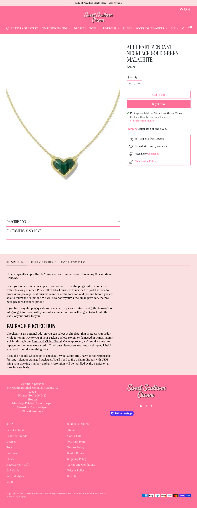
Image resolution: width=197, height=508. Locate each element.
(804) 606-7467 (37, 395)
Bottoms (11, 453)
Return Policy (75, 447)
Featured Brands (16, 435)
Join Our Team (76, 441)
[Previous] (67, 3)
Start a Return (76, 453)
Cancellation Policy (145, 161)
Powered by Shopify (16, 496)
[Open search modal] (8, 28)
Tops (9, 447)
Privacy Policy (75, 470)
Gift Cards (12, 470)
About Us (72, 430)
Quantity (132, 77)
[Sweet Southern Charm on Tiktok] (189, 9)
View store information (142, 120)
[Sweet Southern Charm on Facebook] (181, 9)
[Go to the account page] (183, 28)
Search (71, 476)
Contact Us (74, 435)
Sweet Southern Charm (36, 493)
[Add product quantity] (139, 83)
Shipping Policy (76, 459)
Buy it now (158, 104)
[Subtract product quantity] (129, 83)
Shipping (132, 128)
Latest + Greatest (16, 430)
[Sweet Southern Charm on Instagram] (185, 9)
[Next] (130, 3)
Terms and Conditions (81, 464)
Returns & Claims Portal (47, 341)
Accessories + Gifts (18, 464)
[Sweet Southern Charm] (98, 17)
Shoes (10, 459)
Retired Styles (15, 476)
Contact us (153, 153)
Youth (10, 482)
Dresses (11, 441)
